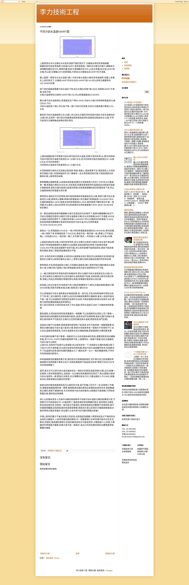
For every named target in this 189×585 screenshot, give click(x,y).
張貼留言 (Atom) (53, 558)
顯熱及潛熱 (128, 210)
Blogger (109, 570)
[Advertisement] (77, 535)
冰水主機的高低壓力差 (133, 130)
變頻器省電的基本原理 (133, 267)
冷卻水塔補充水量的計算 (134, 189)
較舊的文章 (110, 554)
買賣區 (127, 69)
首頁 (77, 554)
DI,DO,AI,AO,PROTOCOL (134, 292)
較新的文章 (45, 554)
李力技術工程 (59, 12)
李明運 (127, 78)
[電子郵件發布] (67, 451)
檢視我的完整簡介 (129, 82)
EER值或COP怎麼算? (133, 102)
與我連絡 (128, 65)
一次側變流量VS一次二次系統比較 (141, 353)
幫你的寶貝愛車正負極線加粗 (140, 239)
